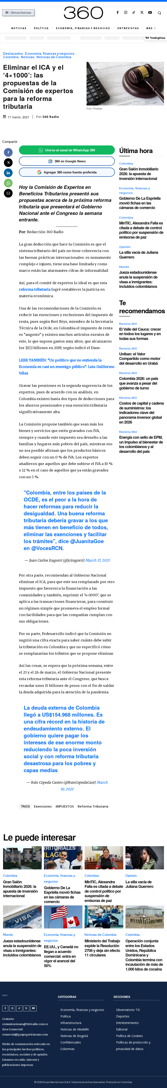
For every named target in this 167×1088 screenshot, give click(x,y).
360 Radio (50, 117)
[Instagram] (126, 13)
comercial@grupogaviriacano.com (25, 1034)
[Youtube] (150, 13)
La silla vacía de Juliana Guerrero (138, 254)
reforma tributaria (34, 289)
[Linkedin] (8, 172)
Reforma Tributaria (93, 806)
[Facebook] (117, 13)
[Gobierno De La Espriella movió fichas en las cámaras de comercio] (63, 857)
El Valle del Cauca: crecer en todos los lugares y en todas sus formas (140, 333)
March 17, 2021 (97, 560)
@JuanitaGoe (87, 541)
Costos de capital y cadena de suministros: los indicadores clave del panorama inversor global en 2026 (141, 412)
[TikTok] (134, 13)
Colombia (11, 57)
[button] (159, 12)
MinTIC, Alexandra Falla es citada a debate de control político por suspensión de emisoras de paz (141, 230)
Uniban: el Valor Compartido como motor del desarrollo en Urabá (139, 358)
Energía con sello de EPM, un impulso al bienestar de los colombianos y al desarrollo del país (141, 444)
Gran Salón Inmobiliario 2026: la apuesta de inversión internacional (138, 173)
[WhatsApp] (8, 183)
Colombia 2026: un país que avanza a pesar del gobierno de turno (138, 383)
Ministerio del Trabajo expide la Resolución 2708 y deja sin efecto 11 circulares (102, 948)
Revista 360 (128, 324)
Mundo (124, 267)
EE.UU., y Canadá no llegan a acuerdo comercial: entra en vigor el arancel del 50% (61, 956)
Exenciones (43, 806)
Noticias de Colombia (54, 57)
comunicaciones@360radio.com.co (25, 1024)
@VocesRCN (46, 548)
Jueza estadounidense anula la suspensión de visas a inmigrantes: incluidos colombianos (138, 279)
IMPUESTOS (65, 806)
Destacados (13, 53)
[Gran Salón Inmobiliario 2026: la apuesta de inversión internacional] (22, 857)
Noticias (27, 57)
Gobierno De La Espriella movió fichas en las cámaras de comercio (139, 202)
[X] (142, 13)
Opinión (124, 247)
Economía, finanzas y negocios (49, 53)
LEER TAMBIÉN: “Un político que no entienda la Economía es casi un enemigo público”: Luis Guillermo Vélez (66, 367)
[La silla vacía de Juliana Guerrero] (144, 857)
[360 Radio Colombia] (83, 13)
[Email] (8, 193)
